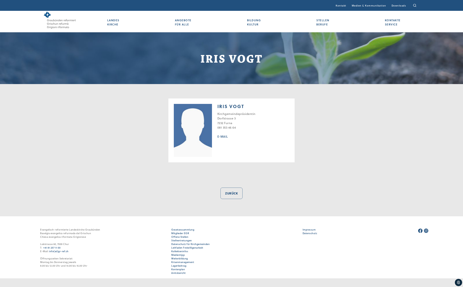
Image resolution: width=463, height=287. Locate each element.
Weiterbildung (179, 258)
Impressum (309, 229)
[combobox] (417, 5)
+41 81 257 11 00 (51, 247)
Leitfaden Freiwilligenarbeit (187, 247)
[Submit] (417, 5)
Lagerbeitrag (178, 265)
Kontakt (341, 5)
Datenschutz (310, 233)
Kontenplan (178, 269)
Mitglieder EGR (180, 233)
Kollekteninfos (179, 251)
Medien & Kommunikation (369, 5)
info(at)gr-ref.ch (59, 251)
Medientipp (178, 255)
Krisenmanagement (182, 262)
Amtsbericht (178, 273)
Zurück (231, 193)
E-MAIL (222, 136)
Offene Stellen (179, 236)
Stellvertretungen (181, 240)
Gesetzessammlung (182, 229)
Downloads (399, 5)
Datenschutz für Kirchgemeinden (190, 244)
